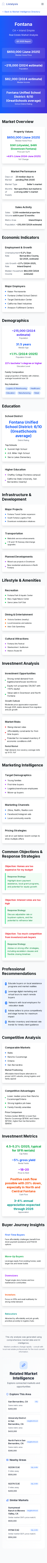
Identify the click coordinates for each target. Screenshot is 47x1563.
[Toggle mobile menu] (42, 4)
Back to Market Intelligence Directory (22, 11)
